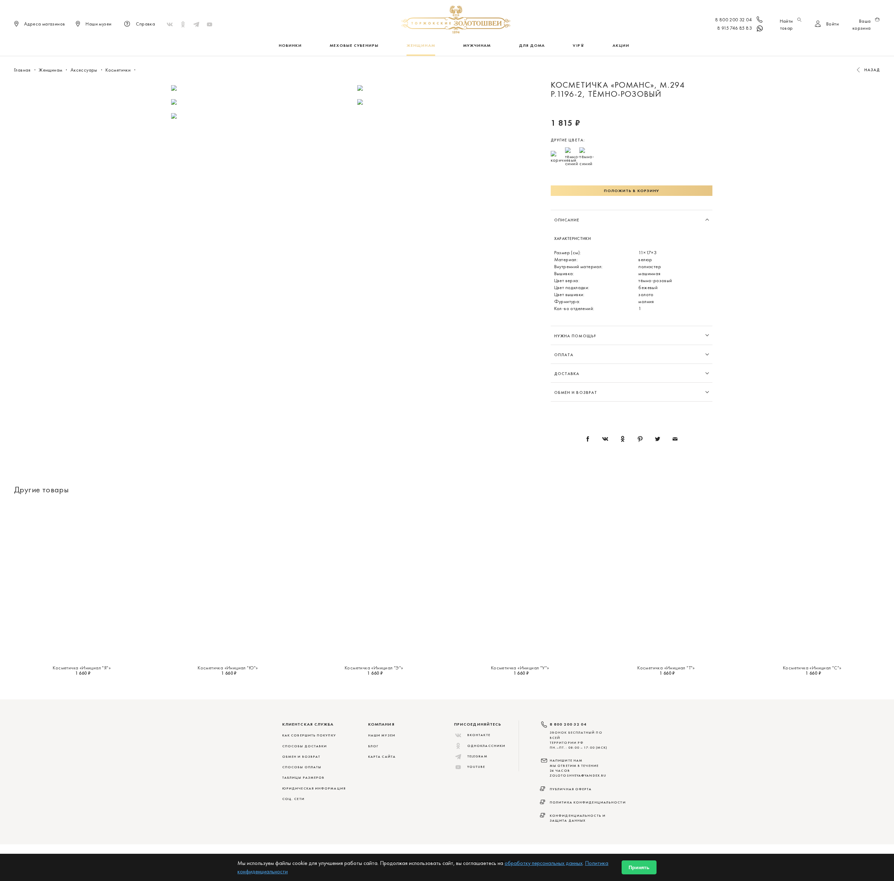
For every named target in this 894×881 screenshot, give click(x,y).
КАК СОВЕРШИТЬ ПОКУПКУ (309, 735)
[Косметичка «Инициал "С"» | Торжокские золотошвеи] (812, 582)
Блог (373, 746)
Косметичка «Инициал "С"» (812, 668)
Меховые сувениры (354, 45)
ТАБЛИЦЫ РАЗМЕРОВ (303, 777)
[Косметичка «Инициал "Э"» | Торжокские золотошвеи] (374, 582)
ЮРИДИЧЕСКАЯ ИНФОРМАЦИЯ (314, 788)
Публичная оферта (571, 789)
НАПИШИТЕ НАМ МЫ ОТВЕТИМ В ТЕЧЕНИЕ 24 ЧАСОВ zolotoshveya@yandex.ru (578, 768)
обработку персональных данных (543, 863)
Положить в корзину (631, 190)
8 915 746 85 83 (734, 28)
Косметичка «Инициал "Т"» (666, 668)
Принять (639, 867)
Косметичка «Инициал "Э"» (374, 668)
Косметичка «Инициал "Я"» (82, 668)
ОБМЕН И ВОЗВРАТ (301, 756)
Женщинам (420, 45)
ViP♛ (578, 45)
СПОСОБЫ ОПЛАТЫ (301, 767)
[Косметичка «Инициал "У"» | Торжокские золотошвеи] (520, 582)
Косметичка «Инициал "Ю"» (228, 668)
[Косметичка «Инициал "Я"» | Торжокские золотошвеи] (81, 582)
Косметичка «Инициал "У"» (520, 668)
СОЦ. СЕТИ (293, 798)
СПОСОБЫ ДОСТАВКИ (304, 746)
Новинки (290, 45)
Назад (872, 70)
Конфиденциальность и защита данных (578, 818)
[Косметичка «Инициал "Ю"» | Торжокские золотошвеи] (227, 582)
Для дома (532, 45)
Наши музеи (381, 735)
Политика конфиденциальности (588, 802)
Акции (621, 45)
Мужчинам (477, 45)
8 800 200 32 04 (733, 19)
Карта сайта (382, 756)
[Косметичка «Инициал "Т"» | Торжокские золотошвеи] (666, 582)
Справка (145, 24)
